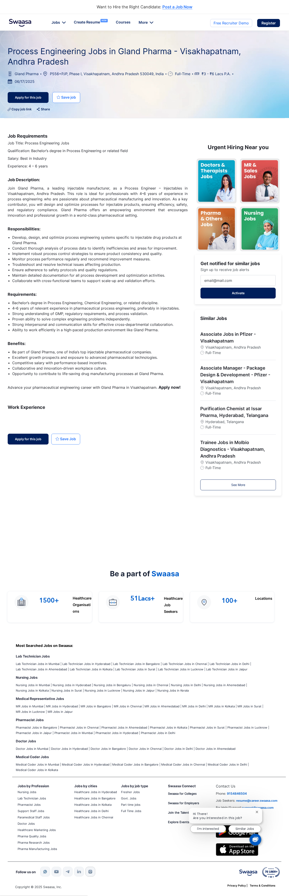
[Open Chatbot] (255, 839)
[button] (268, 23)
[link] (20, 23)
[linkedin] (79, 872)
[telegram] (68, 872)
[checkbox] (66, 97)
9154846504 (237, 793)
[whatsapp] (45, 872)
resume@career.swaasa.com (256, 800)
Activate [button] (238, 293)
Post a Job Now (177, 7)
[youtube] (56, 872)
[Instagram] (90, 872)
